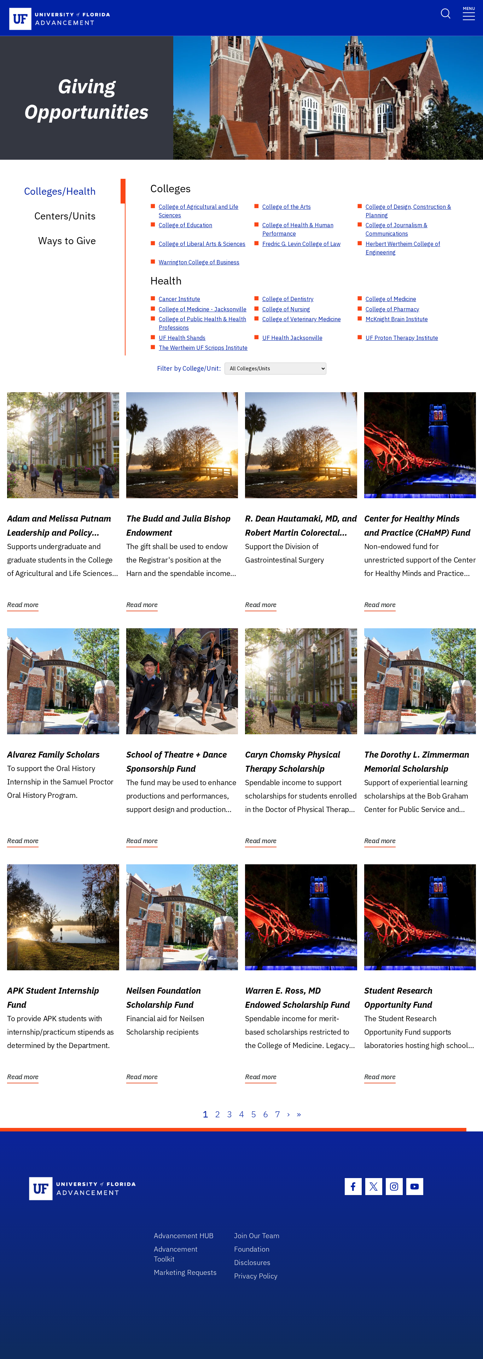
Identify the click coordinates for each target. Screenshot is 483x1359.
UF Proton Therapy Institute (402, 337)
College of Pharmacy (392, 309)
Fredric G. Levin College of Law (301, 243)
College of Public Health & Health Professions (202, 323)
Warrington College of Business (199, 262)
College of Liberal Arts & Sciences (202, 243)
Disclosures (252, 1262)
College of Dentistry (288, 298)
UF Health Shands (182, 337)
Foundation (251, 1249)
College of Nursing (286, 309)
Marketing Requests (185, 1272)
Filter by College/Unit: (189, 368)
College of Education (185, 225)
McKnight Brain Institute (397, 319)
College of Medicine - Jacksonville (202, 309)
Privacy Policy (256, 1276)
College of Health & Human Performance (297, 229)
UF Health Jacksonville (292, 337)
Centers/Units (65, 215)
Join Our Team (257, 1235)
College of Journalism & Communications (396, 229)
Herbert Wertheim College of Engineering (403, 248)
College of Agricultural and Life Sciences (198, 211)
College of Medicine (391, 298)
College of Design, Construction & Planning (408, 211)
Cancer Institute (179, 298)
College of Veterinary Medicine (301, 319)
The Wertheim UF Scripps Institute (203, 347)
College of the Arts (286, 206)
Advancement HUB (184, 1235)
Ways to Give (67, 240)
